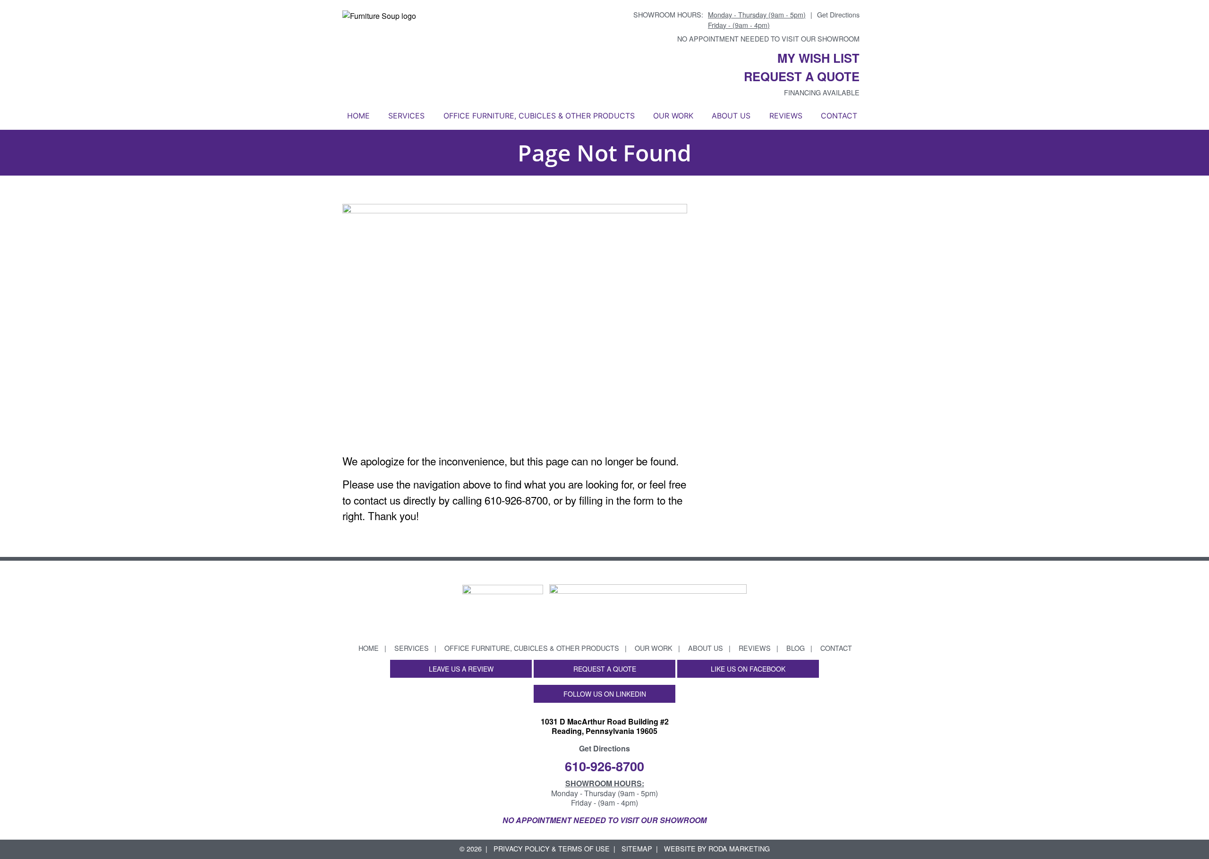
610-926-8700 (604, 766)
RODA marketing (739, 848)
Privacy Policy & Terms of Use (552, 848)
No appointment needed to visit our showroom (768, 38)
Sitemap (637, 848)
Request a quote (802, 76)
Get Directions (838, 14)
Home (358, 115)
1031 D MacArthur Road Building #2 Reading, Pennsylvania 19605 (605, 726)
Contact (839, 115)
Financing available (822, 92)
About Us (731, 115)
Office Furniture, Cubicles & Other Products (539, 115)
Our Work (673, 115)
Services (406, 115)
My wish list (818, 58)
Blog (795, 648)
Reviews (785, 115)
